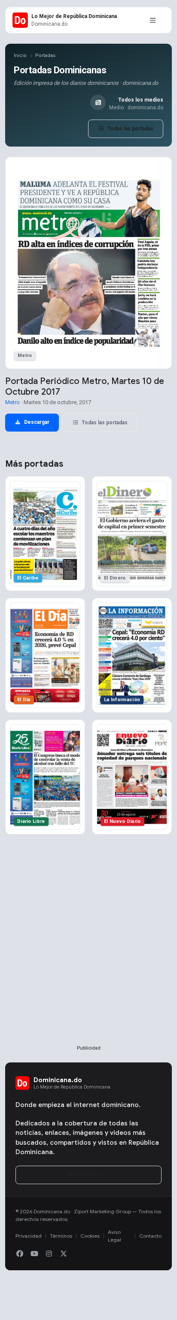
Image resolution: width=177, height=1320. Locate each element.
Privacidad (28, 1236)
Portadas (45, 55)
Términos (61, 1236)
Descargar (36, 422)
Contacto (150, 1236)
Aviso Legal (114, 1236)
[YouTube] (34, 1254)
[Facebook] (19, 1254)
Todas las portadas (129, 129)
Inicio (20, 55)
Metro (12, 402)
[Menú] (152, 20)
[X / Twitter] (63, 1254)
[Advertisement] (88, 953)
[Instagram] (49, 1254)
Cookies (90, 1236)
